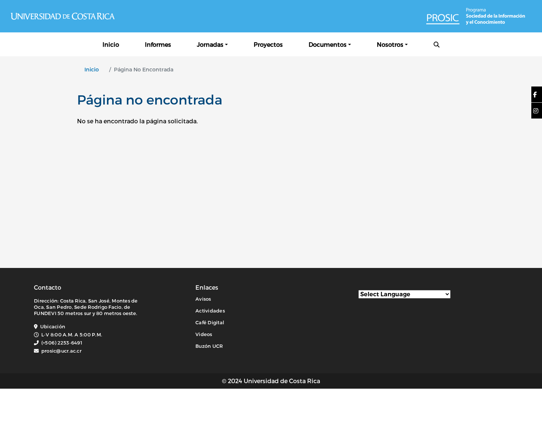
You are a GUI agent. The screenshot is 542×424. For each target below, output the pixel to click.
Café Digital (209, 322)
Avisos (203, 299)
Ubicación (52, 326)
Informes (158, 44)
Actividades (210, 311)
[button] (535, 95)
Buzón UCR (209, 346)
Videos (203, 334)
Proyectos (268, 44)
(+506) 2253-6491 (61, 343)
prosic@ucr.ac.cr (61, 351)
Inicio (111, 44)
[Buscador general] (436, 44)
